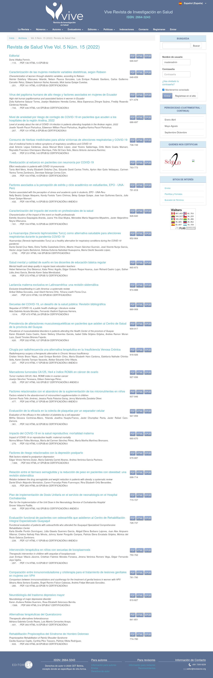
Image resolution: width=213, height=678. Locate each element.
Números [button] (41, 29)
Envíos (94, 668)
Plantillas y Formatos (173, 194)
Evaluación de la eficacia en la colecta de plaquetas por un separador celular (57, 410)
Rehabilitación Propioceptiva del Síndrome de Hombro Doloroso (49, 634)
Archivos (22, 38)
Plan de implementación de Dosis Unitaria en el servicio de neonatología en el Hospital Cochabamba (63, 496)
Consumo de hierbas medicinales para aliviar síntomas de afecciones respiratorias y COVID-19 (68, 139)
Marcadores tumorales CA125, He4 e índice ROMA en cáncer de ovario (53, 372)
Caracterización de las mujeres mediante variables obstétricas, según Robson (57, 72)
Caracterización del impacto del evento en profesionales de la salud (51, 211)
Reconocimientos (146, 668)
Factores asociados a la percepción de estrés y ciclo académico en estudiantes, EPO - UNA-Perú (66, 186)
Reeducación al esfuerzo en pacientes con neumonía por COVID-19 (51, 162)
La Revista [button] (24, 29)
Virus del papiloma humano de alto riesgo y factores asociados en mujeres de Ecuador (63, 94)
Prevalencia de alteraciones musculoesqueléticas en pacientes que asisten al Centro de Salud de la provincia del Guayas (67, 325)
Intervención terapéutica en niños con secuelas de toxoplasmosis (49, 550)
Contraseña (168, 69)
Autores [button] (56, 29)
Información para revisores (142, 664)
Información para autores (103, 664)
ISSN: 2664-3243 (138, 17)
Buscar (196, 45)
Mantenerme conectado (177, 89)
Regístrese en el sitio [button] (185, 95)
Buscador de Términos (174, 200)
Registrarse (159, 29)
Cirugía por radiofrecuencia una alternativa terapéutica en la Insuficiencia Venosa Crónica (65, 349)
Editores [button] (92, 29)
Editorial (14, 55)
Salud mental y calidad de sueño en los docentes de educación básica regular (57, 262)
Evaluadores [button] (75, 29)
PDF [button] (133, 56)
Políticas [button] (108, 29)
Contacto (143, 29)
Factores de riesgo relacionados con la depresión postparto (46, 452)
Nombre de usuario (172, 56)
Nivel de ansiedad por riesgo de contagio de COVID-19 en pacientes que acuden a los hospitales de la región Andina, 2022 (62, 118)
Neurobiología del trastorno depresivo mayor (37, 595)
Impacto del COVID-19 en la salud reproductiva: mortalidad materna (51, 433)
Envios (167, 188)
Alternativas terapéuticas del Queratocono (35, 614)
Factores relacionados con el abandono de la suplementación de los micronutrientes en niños (67, 391)
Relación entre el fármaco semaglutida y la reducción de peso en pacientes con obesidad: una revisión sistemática (67, 473)
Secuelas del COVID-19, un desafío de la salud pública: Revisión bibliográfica (57, 304)
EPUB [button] (148, 56)
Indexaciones (127, 29)
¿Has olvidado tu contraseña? (170, 83)
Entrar (173, 29)
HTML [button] (140, 56)
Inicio (11, 38)
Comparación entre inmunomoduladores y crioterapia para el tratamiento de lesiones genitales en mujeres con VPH (67, 573)
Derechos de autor (100, 671)
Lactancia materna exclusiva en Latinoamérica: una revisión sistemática (53, 284)
